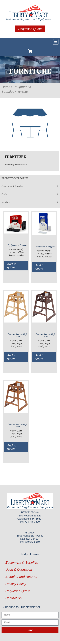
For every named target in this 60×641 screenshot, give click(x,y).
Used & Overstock (18, 569)
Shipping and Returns (21, 576)
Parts (4, 194)
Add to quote (11, 265)
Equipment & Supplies (12, 186)
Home (6, 87)
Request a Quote (17, 591)
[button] (55, 42)
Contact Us (13, 598)
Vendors (6, 202)
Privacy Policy (15, 584)
